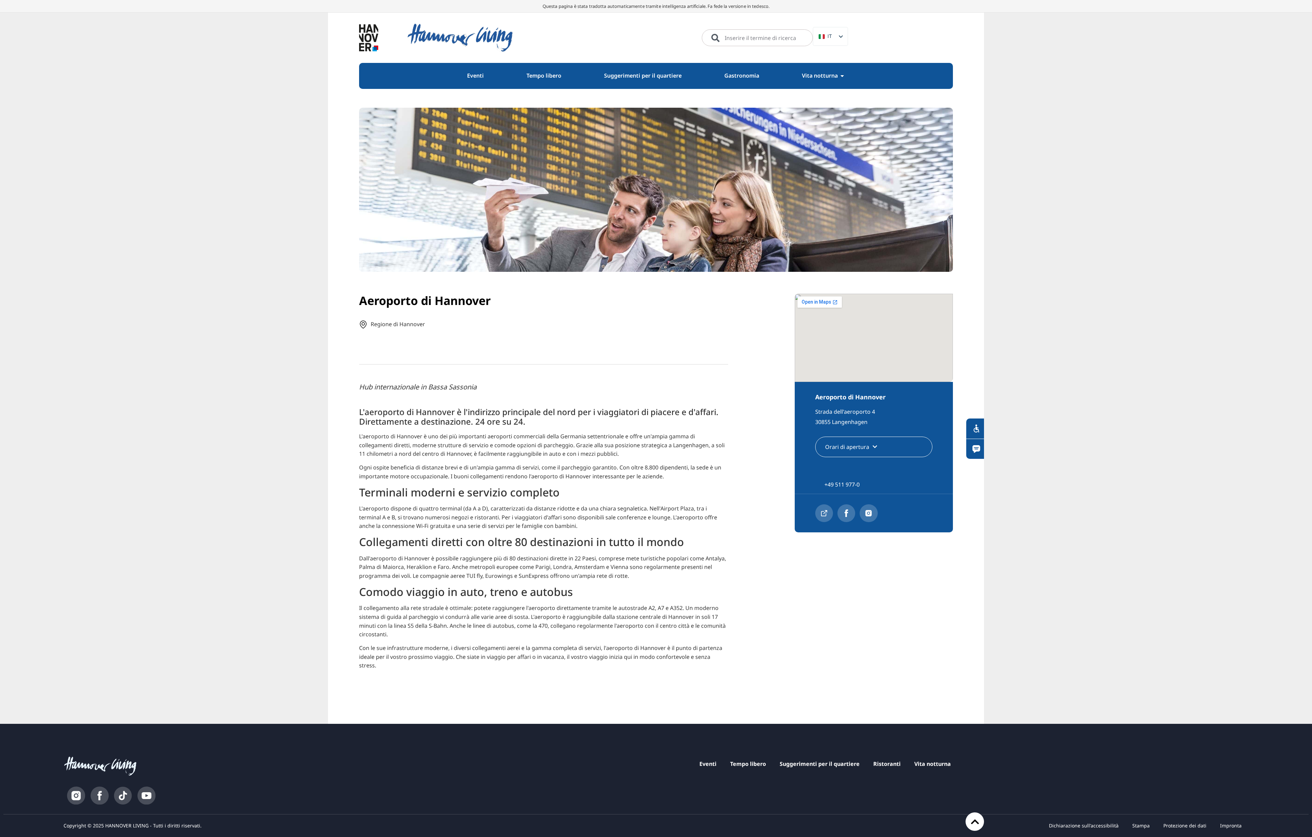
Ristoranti (887, 764)
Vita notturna (932, 764)
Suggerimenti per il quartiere (820, 764)
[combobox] (757, 37)
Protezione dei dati (1184, 825)
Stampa (1141, 825)
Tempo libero (748, 764)
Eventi (707, 764)
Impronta (1231, 825)
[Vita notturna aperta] (842, 75)
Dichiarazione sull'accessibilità (1084, 825)
